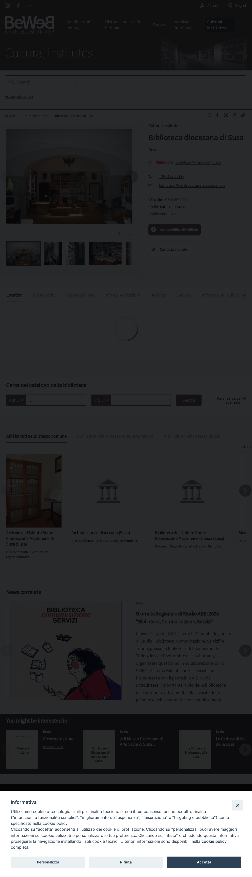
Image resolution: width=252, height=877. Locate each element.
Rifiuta (126, 862)
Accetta (204, 862)
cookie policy (214, 841)
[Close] (237, 805)
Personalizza (48, 862)
